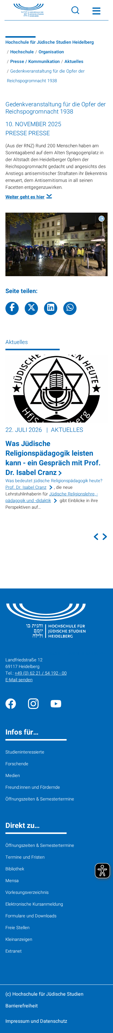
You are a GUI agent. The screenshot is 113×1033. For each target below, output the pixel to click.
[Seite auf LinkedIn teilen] (50, 308)
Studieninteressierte (24, 752)
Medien (12, 775)
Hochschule (22, 52)
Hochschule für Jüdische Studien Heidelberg (49, 42)
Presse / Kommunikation (35, 61)
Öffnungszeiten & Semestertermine (39, 799)
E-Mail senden (19, 680)
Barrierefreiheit (21, 1006)
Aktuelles (73, 61)
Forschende (16, 764)
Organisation (51, 52)
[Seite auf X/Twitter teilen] (31, 308)
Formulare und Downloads (30, 916)
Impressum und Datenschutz (36, 1021)
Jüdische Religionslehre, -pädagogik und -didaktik (51, 497)
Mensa (12, 881)
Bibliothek (14, 869)
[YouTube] (56, 703)
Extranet (13, 951)
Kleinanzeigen (18, 939)
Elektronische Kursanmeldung (34, 904)
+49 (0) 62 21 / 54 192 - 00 (41, 673)
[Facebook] (10, 703)
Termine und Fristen (25, 857)
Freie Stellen (17, 928)
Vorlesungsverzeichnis (27, 892)
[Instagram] (33, 703)
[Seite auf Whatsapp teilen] (70, 308)
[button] (96, 536)
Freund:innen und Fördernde (32, 787)
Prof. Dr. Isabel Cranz (25, 487)
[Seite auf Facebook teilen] (12, 308)
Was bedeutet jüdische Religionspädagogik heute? (53, 481)
